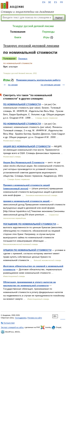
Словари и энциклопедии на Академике (27, 11)
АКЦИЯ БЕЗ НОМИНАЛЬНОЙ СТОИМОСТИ (26, 146)
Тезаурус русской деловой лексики (33, 26)
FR (61, 2)
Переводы (48, 31)
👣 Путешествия (8, 323)
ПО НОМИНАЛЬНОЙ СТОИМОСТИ (22, 104)
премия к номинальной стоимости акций (26, 201)
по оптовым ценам (50, 84)
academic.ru (12, 5)
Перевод (22, 58)
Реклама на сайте (34, 318)
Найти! (58, 17)
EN (43, 2)
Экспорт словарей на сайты (12, 327)
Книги (17, 37)
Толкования (17, 31)
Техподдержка (20, 318)
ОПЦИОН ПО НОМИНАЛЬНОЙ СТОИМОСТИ (27, 250)
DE (49, 2)
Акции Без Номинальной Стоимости (23, 162)
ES (55, 2)
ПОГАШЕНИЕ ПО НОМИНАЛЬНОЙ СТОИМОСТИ (29, 224)
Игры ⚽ (48, 37)
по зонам (13, 84)
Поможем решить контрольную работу (38, 80)
